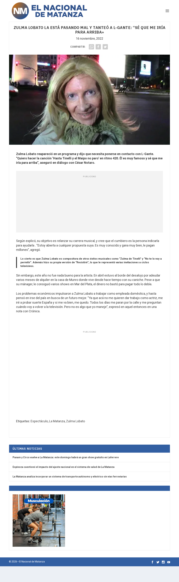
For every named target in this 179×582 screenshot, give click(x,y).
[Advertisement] (89, 204)
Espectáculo (39, 421)
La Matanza (57, 421)
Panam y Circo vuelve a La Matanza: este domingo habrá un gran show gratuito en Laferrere (66, 457)
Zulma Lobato (75, 421)
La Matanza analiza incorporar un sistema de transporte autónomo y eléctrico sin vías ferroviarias (70, 476)
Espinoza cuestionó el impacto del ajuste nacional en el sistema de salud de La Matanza (63, 467)
